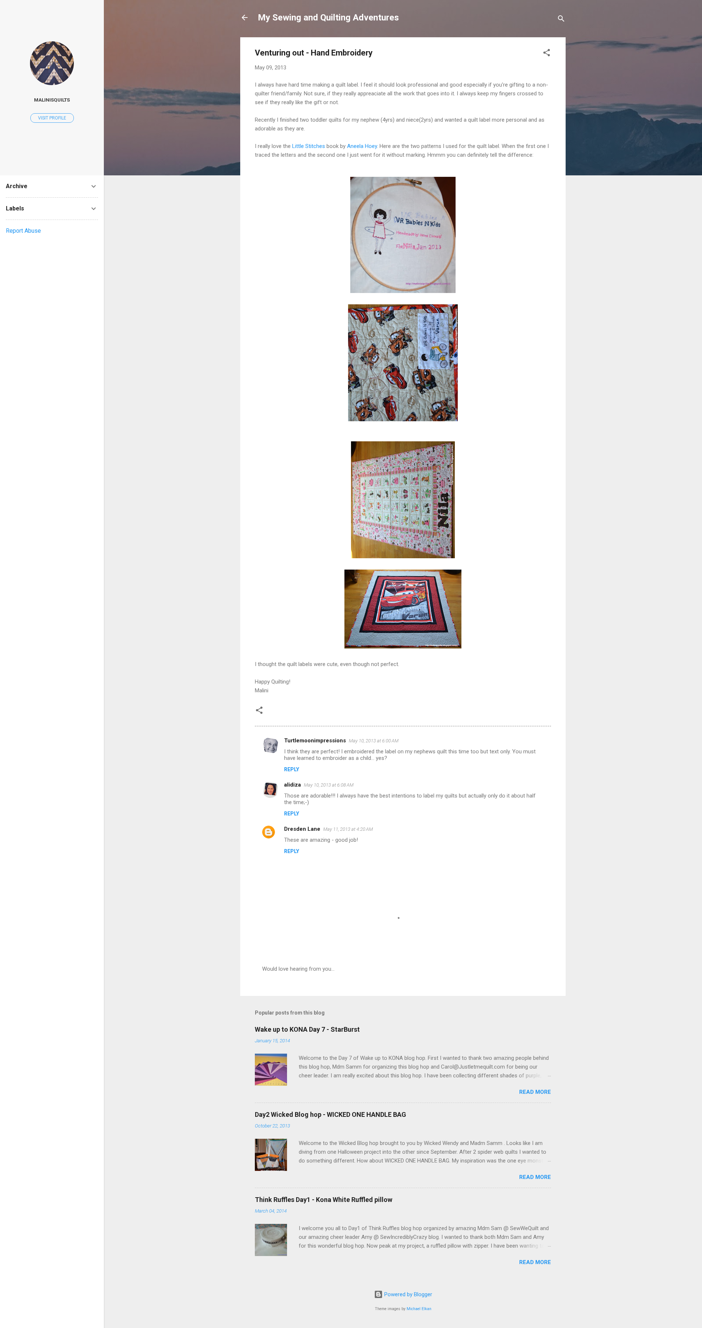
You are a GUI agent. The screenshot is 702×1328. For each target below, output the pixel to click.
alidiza (292, 784)
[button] (546, 54)
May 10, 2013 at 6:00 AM (374, 740)
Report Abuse (23, 230)
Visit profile (52, 118)
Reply (291, 769)
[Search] (561, 20)
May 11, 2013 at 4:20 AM (348, 829)
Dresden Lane (302, 829)
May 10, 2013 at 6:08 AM (329, 785)
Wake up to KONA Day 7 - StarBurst (307, 1029)
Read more (535, 1092)
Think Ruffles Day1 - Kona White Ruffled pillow (323, 1199)
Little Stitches (308, 146)
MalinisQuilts (52, 100)
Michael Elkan (419, 1308)
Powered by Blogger (407, 1294)
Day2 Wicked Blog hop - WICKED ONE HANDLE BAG (330, 1114)
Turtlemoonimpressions (315, 740)
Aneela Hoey (362, 146)
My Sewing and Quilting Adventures (328, 17)
